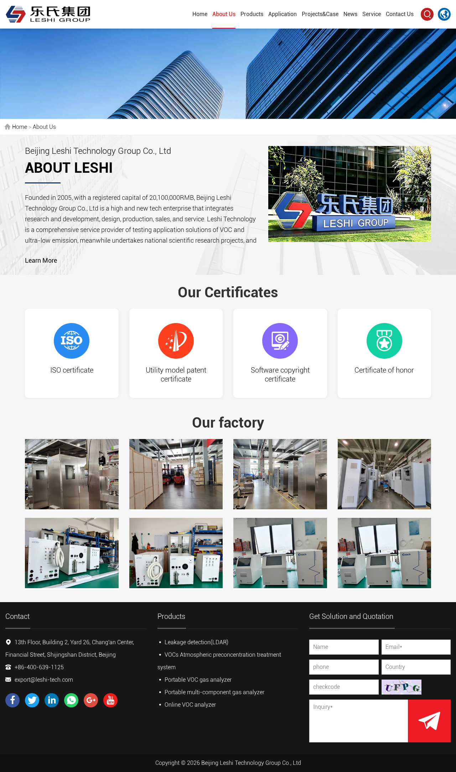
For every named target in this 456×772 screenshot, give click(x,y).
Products (251, 14)
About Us (223, 14)
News (350, 14)
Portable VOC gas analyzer (198, 679)
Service (371, 14)
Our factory (228, 422)
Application (282, 14)
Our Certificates (228, 292)
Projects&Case (320, 14)
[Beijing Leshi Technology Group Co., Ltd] (48, 14)
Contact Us (400, 14)
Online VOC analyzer (190, 704)
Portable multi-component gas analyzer (214, 692)
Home (199, 14)
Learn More (41, 260)
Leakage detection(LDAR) (196, 642)
